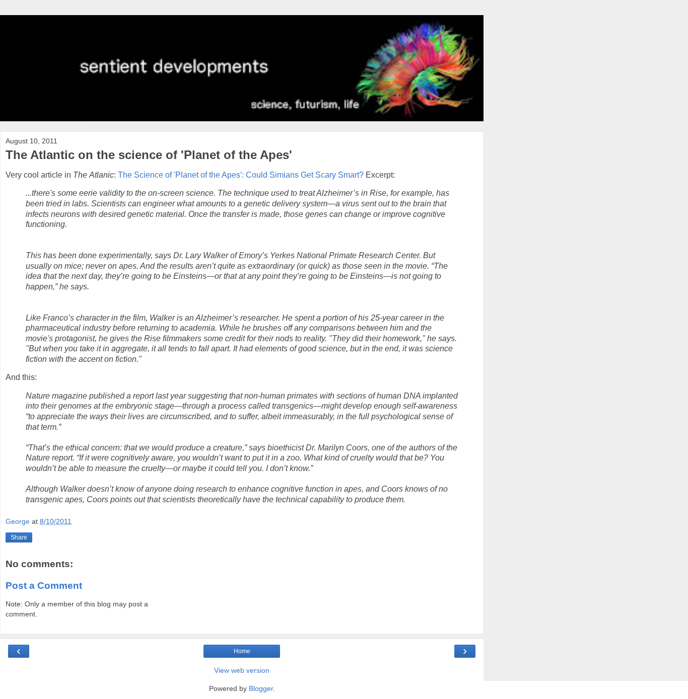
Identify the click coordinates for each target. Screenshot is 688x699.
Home (242, 651)
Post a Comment (44, 585)
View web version (241, 670)
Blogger (261, 688)
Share (19, 537)
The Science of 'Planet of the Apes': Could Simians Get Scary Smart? (241, 175)
